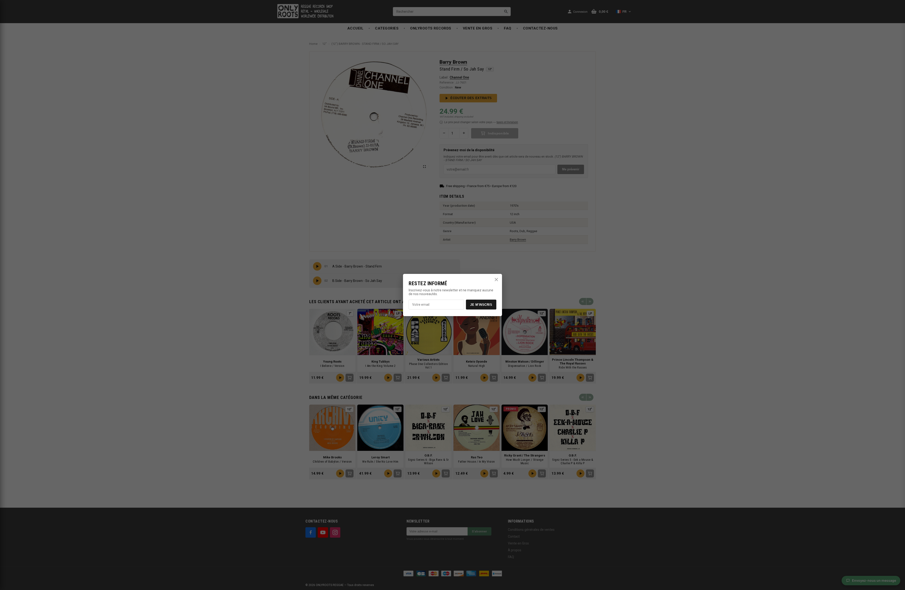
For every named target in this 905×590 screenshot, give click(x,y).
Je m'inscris (481, 304)
